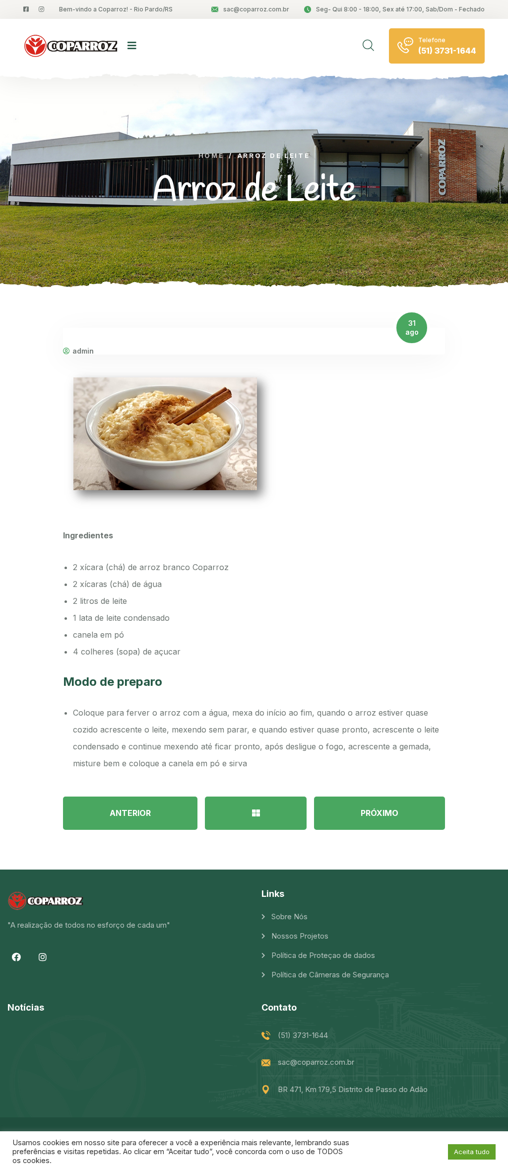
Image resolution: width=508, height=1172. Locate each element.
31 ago (412, 327)
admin (83, 351)
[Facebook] (16, 957)
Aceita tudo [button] (472, 1152)
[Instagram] (43, 957)
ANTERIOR (130, 813)
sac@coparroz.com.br (256, 9)
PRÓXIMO (379, 813)
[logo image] (70, 46)
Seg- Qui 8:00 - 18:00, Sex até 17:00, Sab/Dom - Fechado (400, 9)
